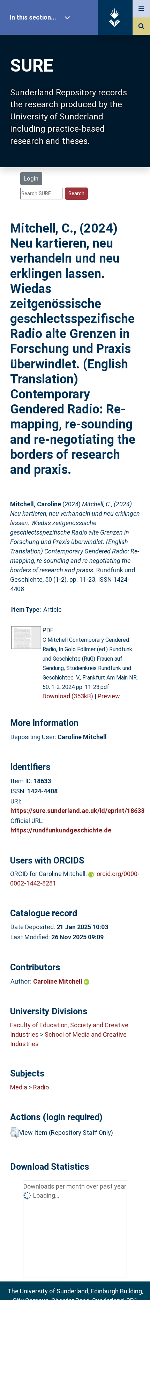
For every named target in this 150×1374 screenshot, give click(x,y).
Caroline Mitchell (58, 981)
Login (31, 178)
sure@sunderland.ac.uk (84, 1319)
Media (18, 1087)
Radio (41, 1087)
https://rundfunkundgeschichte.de (60, 830)
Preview (109, 696)
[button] (14, 1132)
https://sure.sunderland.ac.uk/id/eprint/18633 (77, 810)
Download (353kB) (68, 696)
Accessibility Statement (75, 1357)
